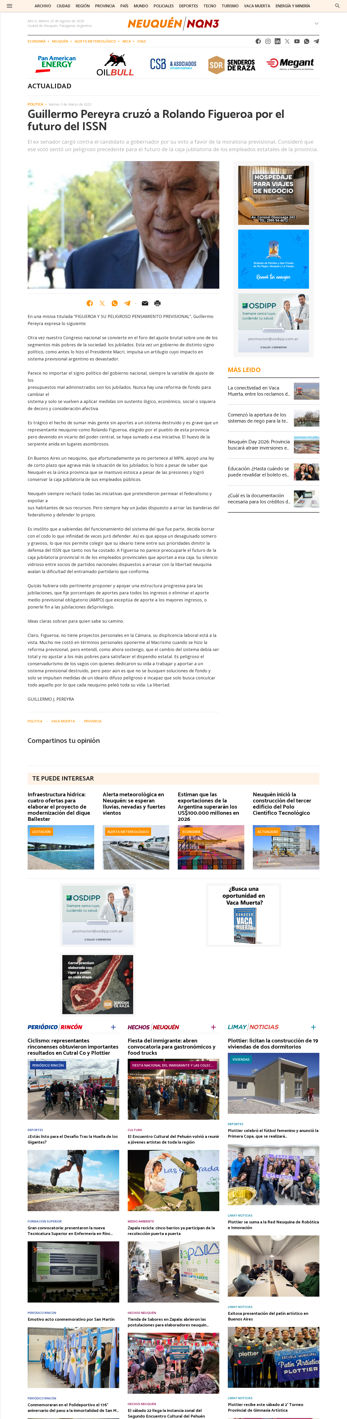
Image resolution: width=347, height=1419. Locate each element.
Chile (141, 41)
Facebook (258, 42)
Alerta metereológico (95, 41)
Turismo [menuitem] (230, 6)
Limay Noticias (240, 1215)
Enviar (144, 303)
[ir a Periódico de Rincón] (55, 1026)
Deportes (35, 1130)
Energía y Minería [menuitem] (293, 6)
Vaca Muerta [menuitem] (257, 6)
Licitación (41, 831)
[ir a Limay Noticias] (253, 1026)
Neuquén (60, 41)
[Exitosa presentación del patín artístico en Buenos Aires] (273, 1328)
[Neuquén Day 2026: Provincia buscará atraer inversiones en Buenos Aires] (306, 438)
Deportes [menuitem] (188, 6)
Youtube (297, 42)
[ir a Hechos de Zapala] (153, 1026)
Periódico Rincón (48, 1065)
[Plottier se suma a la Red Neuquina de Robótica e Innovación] (273, 1237)
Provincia (93, 721)
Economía (37, 41)
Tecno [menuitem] (209, 6)
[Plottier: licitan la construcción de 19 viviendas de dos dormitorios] (273, 1054)
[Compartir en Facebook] (89, 303)
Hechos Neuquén (142, 1312)
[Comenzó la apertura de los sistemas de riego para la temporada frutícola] (306, 411)
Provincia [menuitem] (105, 6)
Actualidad (268, 831)
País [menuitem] (124, 6)
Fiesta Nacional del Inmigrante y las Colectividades (174, 1065)
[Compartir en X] (102, 303)
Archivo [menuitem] (43, 6)
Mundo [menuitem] (141, 6)
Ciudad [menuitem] (63, 6)
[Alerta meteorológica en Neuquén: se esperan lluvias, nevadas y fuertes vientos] (136, 826)
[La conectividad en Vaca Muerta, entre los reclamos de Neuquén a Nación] (306, 384)
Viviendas (241, 1059)
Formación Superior (45, 1221)
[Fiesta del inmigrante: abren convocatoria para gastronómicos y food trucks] (173, 1060)
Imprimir (157, 303)
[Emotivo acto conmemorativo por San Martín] (73, 1328)
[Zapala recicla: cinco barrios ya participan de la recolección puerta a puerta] (173, 1243)
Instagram (268, 42)
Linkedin (278, 42)
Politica (35, 105)
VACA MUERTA (63, 721)
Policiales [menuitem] (164, 6)
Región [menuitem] (83, 6)
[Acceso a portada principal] (173, 24)
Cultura (135, 1130)
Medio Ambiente (141, 1221)
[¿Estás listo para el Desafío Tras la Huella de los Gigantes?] (73, 1151)
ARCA (126, 41)
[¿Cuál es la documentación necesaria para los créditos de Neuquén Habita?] (306, 492)
